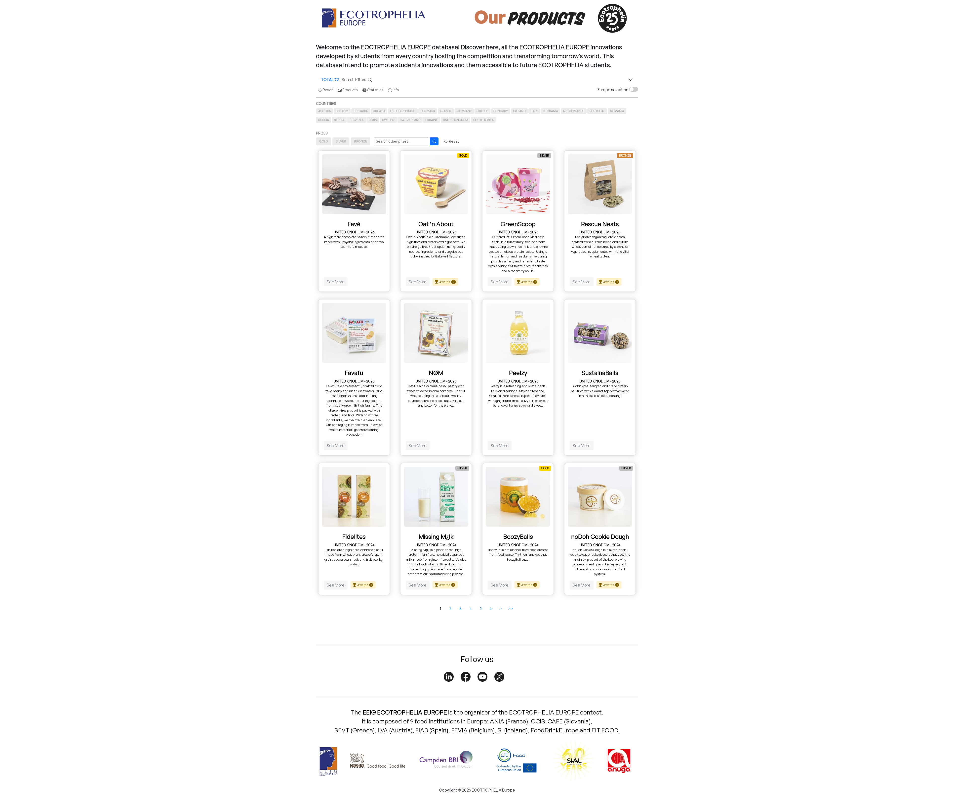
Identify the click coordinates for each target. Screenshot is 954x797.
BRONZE (360, 141)
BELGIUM (342, 111)
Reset (327, 90)
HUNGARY (500, 111)
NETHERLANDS (574, 111)
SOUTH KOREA (483, 120)
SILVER (341, 141)
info (395, 90)
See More (336, 281)
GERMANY (464, 111)
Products (350, 90)
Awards (446, 282)
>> (510, 608)
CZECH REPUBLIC (402, 111)
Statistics (374, 90)
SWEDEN (388, 120)
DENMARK (428, 111)
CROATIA (379, 111)
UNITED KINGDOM (455, 120)
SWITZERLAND (410, 120)
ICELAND (519, 111)
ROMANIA (617, 111)
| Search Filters (344, 79)
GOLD (323, 141)
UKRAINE (431, 120)
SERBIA (339, 120)
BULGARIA (361, 111)
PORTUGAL (597, 111)
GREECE (482, 111)
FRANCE (446, 111)
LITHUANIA (550, 111)
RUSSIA (323, 120)
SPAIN (373, 120)
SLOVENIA (356, 120)
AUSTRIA (324, 111)
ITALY (534, 111)
